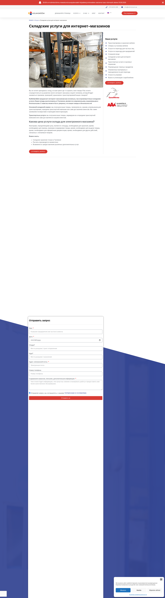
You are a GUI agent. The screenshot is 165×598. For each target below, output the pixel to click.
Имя (30, 328)
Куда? (31, 353)
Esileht (31, 20)
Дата (31, 337)
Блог (93, 13)
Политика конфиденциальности (138, 594)
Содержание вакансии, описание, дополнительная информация (52, 379)
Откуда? (32, 345)
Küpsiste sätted (154, 590)
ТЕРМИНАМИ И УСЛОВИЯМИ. (75, 393)
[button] (161, 579)
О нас (85, 13)
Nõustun (123, 590)
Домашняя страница (62, 13)
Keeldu (139, 590)
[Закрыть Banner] (163, 2)
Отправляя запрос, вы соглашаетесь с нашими (59, 393)
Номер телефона (35, 370)
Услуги (75, 13)
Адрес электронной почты (38, 362)
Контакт (101, 13)
